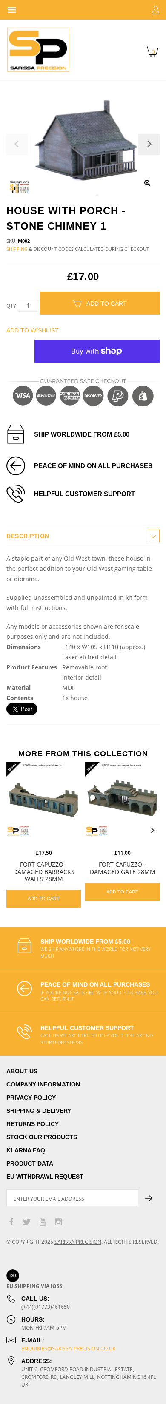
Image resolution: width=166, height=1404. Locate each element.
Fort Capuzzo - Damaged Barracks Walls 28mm (43, 871)
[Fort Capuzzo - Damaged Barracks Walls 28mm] (43, 799)
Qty (11, 305)
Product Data (29, 1163)
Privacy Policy (31, 1097)
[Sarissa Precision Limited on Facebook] (11, 1222)
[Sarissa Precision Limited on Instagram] (58, 1222)
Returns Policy (32, 1123)
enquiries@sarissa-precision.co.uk (68, 1348)
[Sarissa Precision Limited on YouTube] (42, 1222)
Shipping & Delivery (38, 1110)
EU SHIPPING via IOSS (34, 1286)
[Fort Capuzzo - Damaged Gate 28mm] (122, 799)
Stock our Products (41, 1137)
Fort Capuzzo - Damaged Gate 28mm (122, 868)
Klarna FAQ (25, 1150)
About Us (21, 1071)
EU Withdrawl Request (44, 1176)
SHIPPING (17, 249)
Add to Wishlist (32, 330)
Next (152, 830)
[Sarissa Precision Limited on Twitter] (27, 1222)
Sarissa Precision (77, 1241)
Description (27, 536)
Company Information (43, 1084)
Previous (13, 830)
